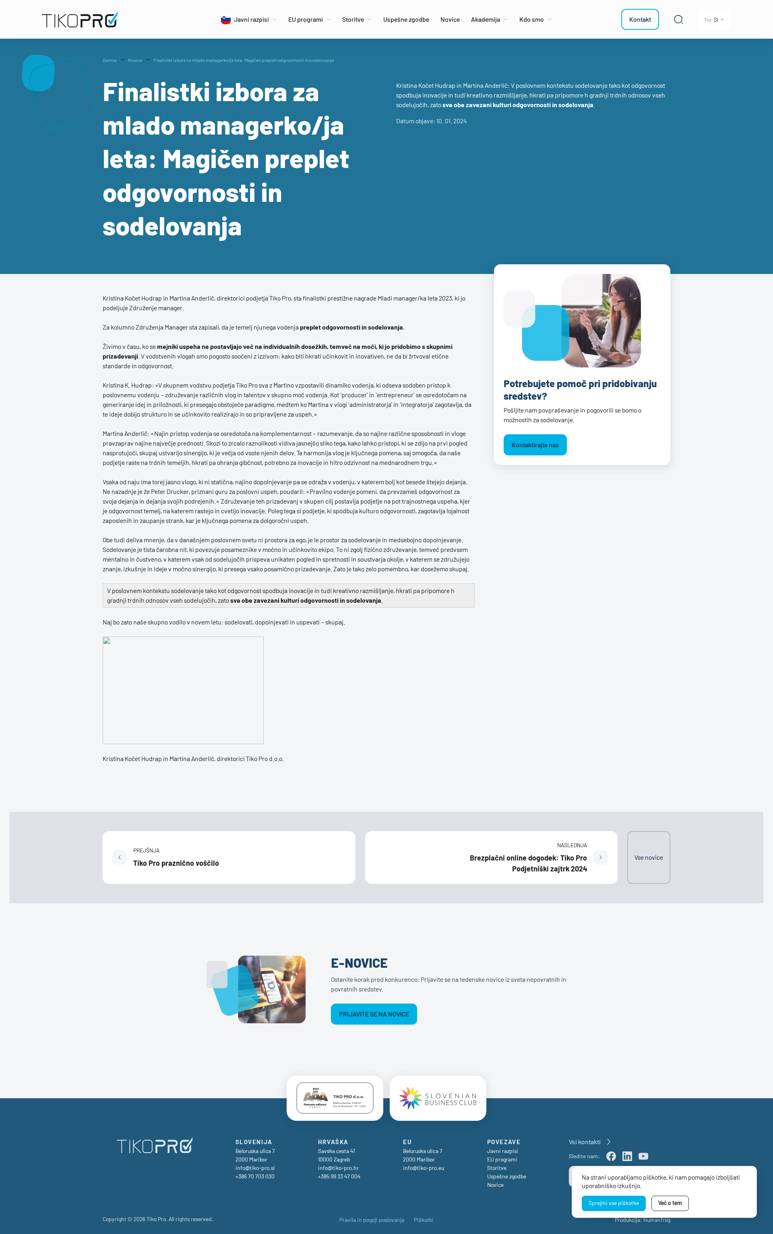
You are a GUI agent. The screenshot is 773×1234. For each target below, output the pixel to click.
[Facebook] (611, 1156)
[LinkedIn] (627, 1156)
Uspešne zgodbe (506, 1176)
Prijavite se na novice (374, 1014)
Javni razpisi (502, 1150)
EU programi (502, 1159)
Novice (495, 1184)
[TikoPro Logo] (109, 19)
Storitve (496, 1167)
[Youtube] (643, 1156)
